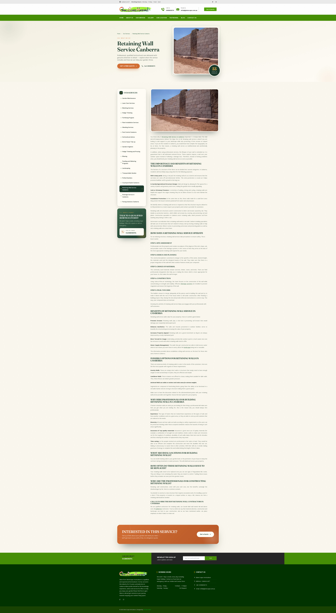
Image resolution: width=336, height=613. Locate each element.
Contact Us (191, 18)
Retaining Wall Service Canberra (129, 189)
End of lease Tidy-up (128, 142)
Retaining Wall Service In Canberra (173, 137)
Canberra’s (158, 509)
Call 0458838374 (149, 66)
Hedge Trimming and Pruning (131, 151)
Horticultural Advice (128, 137)
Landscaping (126, 168)
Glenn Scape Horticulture (203, 577)
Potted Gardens (127, 178)
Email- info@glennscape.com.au (205, 589)
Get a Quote (204, 534)
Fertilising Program (128, 118)
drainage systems (186, 284)
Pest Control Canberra (129, 132)
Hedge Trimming (127, 113)
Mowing (124, 156)
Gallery (151, 18)
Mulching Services (128, 108)
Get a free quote (127, 66)
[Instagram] (216, 1)
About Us (129, 18)
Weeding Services (127, 127)
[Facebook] (212, 1)
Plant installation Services (130, 122)
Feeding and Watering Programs (129, 162)
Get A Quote (210, 9)
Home (121, 18)
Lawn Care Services (128, 103)
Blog (183, 18)
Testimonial (173, 18)
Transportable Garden (129, 173)
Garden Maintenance (129, 98)
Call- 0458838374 (201, 585)
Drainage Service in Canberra (128, 196)
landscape (187, 347)
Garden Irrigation (127, 147)
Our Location (161, 18)
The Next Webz (147, 609)
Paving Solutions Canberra (130, 202)
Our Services (140, 18)
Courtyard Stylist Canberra (130, 183)
